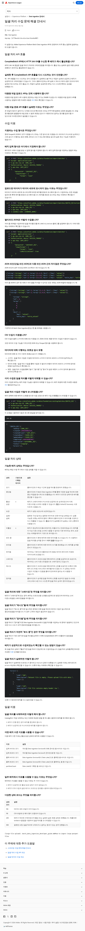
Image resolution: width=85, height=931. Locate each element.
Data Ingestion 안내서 (36, 16)
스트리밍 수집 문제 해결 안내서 (19, 848)
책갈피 (9, 30)
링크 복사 (17, 30)
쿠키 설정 (55, 922)
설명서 (7, 16)
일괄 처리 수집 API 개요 (16, 852)
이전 (11, 652)
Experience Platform (19, 16)
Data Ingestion (12, 35)
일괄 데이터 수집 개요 (16, 857)
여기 (33, 100)
